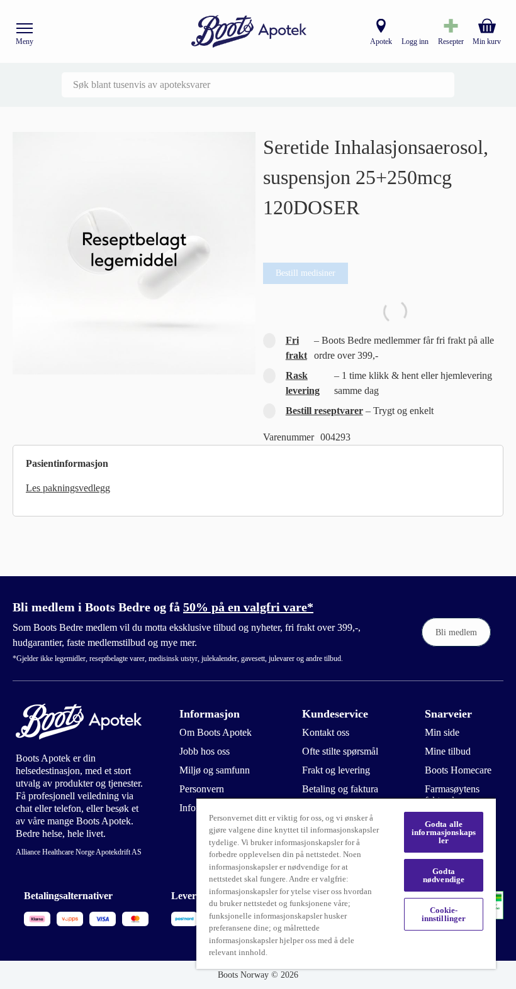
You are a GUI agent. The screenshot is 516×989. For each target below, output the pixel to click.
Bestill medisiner (305, 273)
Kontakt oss (325, 732)
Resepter (451, 41)
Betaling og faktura (340, 789)
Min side (442, 732)
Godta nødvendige (443, 875)
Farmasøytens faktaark (452, 795)
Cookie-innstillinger (444, 914)
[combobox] (258, 84)
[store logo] (249, 31)
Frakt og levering (336, 770)
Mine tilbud (448, 751)
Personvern (201, 789)
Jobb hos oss (204, 751)
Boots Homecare (458, 770)
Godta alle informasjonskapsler (444, 832)
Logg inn (415, 41)
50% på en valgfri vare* (248, 607)
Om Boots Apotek (215, 732)
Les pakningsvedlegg (68, 488)
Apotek (381, 41)
